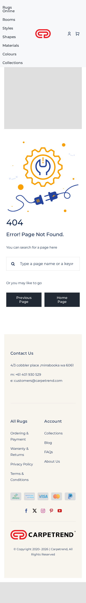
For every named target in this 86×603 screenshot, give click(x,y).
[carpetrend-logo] (43, 27)
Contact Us (21, 353)
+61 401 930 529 (28, 375)
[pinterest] (51, 511)
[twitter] (35, 511)
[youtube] (60, 511)
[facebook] (26, 511)
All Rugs (18, 421)
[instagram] (43, 511)
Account (53, 421)
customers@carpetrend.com (38, 381)
